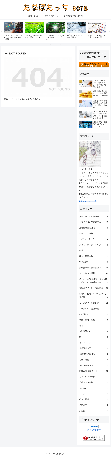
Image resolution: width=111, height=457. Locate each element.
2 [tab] (54, 45)
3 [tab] (57, 45)
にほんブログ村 (94, 430)
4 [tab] (60, 45)
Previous (2, 32)
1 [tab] (51, 45)
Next (109, 32)
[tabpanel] (13, 31)
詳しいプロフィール (87, 201)
